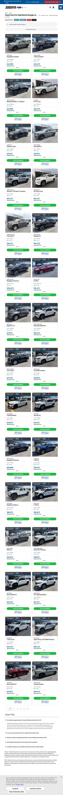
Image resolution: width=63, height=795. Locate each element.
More (17, 67)
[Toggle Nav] (60, 7)
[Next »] (27, 709)
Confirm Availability (18, 70)
